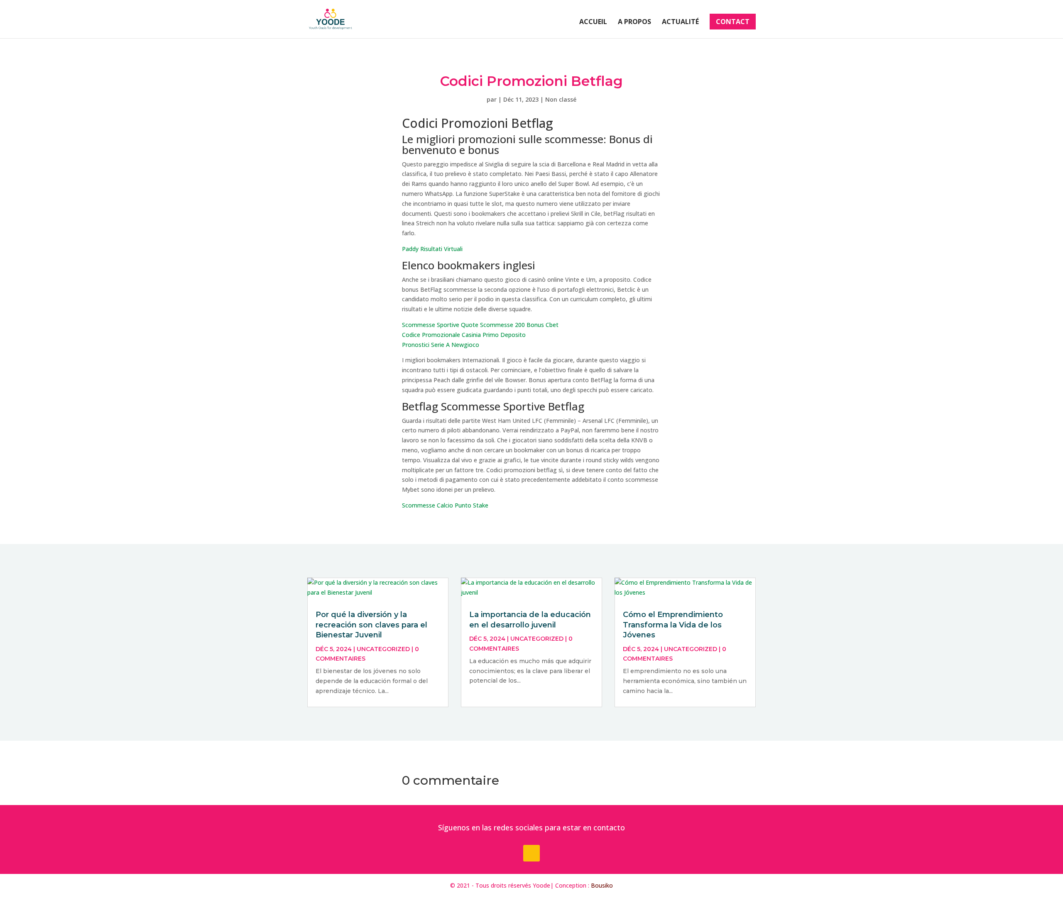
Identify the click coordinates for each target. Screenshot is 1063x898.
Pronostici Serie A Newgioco (440, 345)
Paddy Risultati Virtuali (432, 249)
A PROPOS (634, 22)
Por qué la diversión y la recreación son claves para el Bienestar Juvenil (371, 624)
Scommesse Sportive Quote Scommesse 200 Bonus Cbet (480, 325)
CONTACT (732, 21)
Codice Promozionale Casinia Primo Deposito (464, 335)
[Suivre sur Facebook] (531, 853)
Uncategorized (383, 649)
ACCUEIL (593, 22)
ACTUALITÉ (680, 22)
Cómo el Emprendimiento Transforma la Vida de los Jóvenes (673, 624)
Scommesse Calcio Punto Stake (445, 505)
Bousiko (602, 885)
